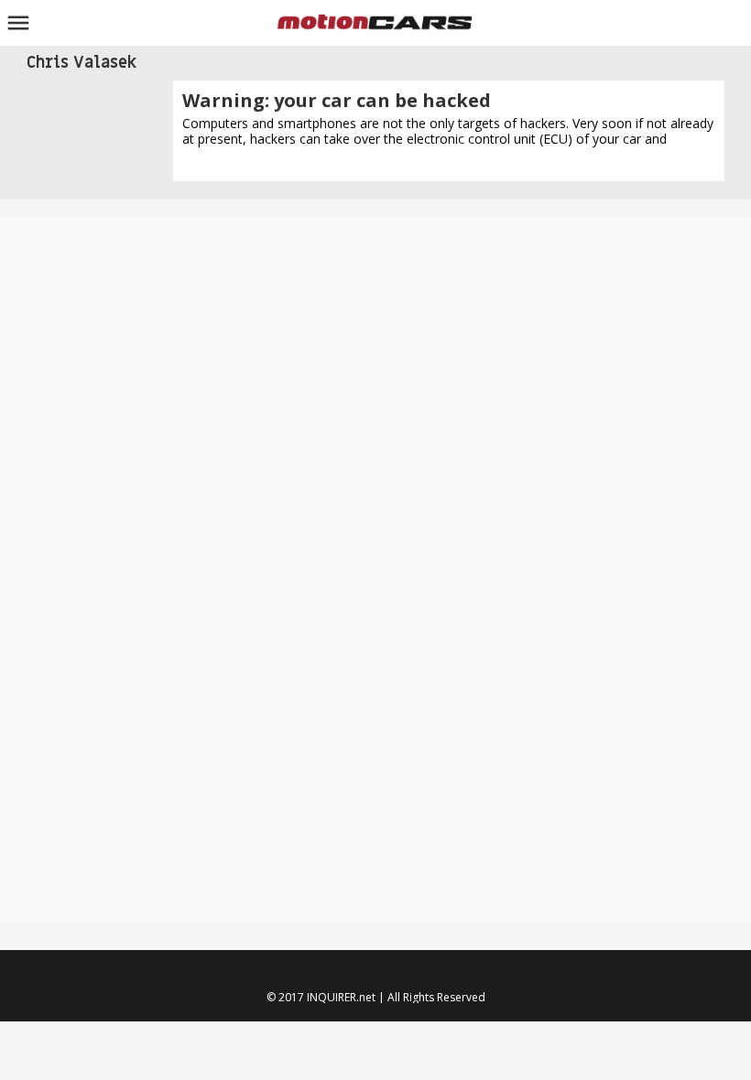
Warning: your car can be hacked (336, 100)
